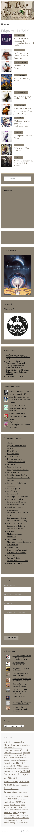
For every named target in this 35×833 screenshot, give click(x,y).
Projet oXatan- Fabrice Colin (19, 664)
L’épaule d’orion (14, 467)
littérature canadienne (21, 785)
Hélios (6, 768)
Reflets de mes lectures (16, 553)
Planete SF (9, 309)
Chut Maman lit (14, 456)
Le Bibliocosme (13, 491)
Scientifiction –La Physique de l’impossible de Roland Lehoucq (24, 42)
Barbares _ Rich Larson (21, 67)
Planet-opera (15, 805)
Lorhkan (10, 531)
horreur (18, 766)
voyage (6, 823)
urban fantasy (8, 820)
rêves (25, 807)
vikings (22, 820)
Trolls (28, 815)
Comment (14, 612)
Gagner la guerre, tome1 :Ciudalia (20, 685)
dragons (26, 753)
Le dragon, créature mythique (21, 669)
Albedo (10, 443)
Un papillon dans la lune (17, 561)
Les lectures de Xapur (16, 526)
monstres (22, 799)
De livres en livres (14, 459)
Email (12, 594)
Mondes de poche (14, 539)
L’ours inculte (13, 472)
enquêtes (22, 755)
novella (6, 805)
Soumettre (11, 638)
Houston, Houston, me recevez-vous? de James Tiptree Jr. (23, 111)
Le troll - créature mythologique (20, 674)
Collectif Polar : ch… (17, 392)
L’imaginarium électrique (17, 470)
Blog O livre (12, 451)
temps (11, 815)
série (6, 815)
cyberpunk (15, 753)
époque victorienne (23, 823)
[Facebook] (5, 195)
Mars (5, 799)
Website (8, 603)
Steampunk (22, 813)
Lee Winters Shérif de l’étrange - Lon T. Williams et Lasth (18, 357)
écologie (13, 823)
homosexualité (9, 766)
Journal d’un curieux (16, 462)
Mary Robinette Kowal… (19, 397)
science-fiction (9, 810)
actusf (7, 742)
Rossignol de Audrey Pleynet (23, 137)
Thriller (17, 815)
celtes (16, 750)
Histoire (20, 763)
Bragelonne (9, 750)
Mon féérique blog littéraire (19, 542)
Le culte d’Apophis (15, 499)
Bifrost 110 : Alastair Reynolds (23, 149)
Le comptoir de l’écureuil (17, 497)
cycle (20, 753)
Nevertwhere (12, 545)
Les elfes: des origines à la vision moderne (22, 703)
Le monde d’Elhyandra (16, 502)
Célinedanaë (14, 414)
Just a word (12, 464)
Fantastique (25, 757)
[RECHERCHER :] (17, 178)
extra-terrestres (16, 757)
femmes (21, 760)
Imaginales (12, 768)
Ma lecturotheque (14, 534)
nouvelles (20, 802)
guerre (13, 763)
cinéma (21, 750)
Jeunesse (7, 772)
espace (6, 757)
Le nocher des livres (15, 505)
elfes (10, 755)
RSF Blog (11, 555)
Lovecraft (22, 793)
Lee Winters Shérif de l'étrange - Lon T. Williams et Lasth (22, 657)
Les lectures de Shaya (16, 523)
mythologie (9, 802)
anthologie (26, 745)
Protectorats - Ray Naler (22, 79)
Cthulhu (7, 753)
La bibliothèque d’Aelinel (17, 475)
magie (26, 796)
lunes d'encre (9, 796)
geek (8, 763)
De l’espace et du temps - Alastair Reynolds (21, 55)
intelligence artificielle (23, 768)
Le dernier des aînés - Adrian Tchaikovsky (23, 97)
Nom (12, 585)
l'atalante (15, 771)
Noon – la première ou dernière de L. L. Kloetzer (23, 163)
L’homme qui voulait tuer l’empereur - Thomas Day (17, 362)
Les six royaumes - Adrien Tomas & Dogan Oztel (20, 691)
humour (26, 766)
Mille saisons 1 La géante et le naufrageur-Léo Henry (22, 125)
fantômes (15, 760)
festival (26, 760)
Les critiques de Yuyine (17, 518)
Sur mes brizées (13, 558)
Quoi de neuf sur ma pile (17, 550)
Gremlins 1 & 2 (19, 697)
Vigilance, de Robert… (18, 422)
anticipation (9, 748)
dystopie (6, 755)
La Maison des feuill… (18, 405)
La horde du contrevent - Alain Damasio (20, 709)
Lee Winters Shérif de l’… (20, 394)
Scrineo (18, 810)
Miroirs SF (11, 537)
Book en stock (13, 454)
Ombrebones (12, 547)
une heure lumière (20, 818)
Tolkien (23, 815)
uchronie (8, 818)
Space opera (11, 812)
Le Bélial (25, 771)
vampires (15, 820)
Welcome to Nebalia (15, 563)
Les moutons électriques (16, 774)
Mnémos (12, 798)
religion (20, 807)
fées (5, 763)
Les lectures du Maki (16, 529)
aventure (18, 748)
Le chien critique (14, 494)
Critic (27, 750)
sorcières (25, 810)
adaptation (15, 742)
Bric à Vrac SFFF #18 (14, 376)
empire (15, 755)
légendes (19, 796)
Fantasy (7, 760)
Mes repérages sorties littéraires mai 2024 (15, 366)
